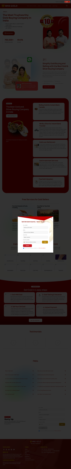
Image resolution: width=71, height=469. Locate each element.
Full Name (25, 225)
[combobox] (24, 242)
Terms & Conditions (42, 248)
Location (25, 234)
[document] (35, 234)
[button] (51, 218)
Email (24, 230)
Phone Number (26, 239)
